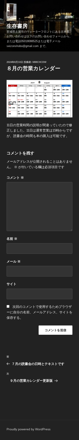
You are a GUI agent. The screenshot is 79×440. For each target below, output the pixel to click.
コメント (15, 177)
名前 (12, 239)
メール (14, 261)
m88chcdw (39, 62)
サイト (11, 284)
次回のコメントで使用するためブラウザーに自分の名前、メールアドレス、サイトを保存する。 (39, 312)
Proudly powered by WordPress (28, 429)
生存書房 (17, 26)
